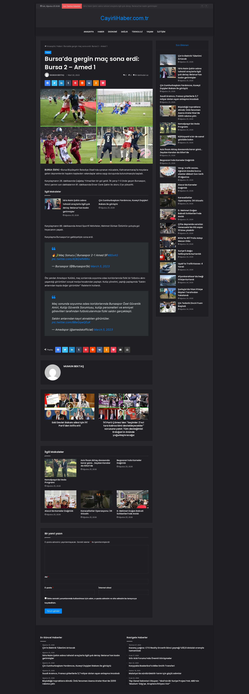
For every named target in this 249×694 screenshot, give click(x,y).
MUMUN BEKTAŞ (57, 75)
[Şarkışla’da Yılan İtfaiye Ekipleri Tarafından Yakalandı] (168, 293)
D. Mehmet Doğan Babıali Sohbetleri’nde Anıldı (130, 512)
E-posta (49, 587)
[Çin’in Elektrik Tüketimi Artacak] (168, 59)
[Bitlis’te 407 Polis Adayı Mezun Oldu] (168, 242)
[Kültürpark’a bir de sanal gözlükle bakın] (168, 140)
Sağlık (124, 32)
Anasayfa (89, 32)
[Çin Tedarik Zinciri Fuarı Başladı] (168, 307)
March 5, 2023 (100, 266)
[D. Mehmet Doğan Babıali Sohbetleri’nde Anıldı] (132, 499)
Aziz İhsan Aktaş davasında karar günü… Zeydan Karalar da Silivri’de (95, 463)
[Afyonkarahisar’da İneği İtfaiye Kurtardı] (168, 280)
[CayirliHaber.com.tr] (124, 18)
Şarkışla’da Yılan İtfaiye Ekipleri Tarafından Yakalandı (190, 292)
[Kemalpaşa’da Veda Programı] (60, 468)
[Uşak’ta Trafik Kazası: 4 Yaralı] (168, 267)
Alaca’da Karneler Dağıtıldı (59, 510)
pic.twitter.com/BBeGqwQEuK (71, 322)
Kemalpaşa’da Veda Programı (55, 481)
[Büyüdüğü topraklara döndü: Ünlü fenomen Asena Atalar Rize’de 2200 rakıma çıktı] (168, 110)
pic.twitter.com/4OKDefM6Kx (71, 259)
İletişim (161, 32)
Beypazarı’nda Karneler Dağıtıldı (129, 461)
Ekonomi (112, 32)
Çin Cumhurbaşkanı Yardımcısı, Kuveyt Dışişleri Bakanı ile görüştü (112, 6)
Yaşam (150, 32)
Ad (47, 577)
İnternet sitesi (105, 587)
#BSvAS (113, 255)
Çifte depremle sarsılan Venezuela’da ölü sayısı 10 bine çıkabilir (190, 227)
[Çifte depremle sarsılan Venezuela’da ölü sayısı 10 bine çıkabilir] (168, 228)
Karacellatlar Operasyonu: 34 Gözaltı (96, 512)
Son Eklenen (182, 45)
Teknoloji (137, 32)
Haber (101, 32)
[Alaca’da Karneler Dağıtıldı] (60, 499)
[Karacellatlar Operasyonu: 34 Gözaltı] (96, 499)
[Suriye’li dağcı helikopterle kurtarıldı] (168, 254)
